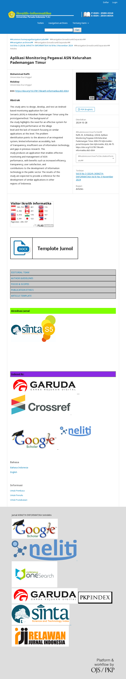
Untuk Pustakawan (18, 499)
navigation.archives (58, 23)
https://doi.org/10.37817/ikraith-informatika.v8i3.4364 (42, 90)
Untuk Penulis (16, 495)
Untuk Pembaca (17, 490)
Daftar (106, 2)
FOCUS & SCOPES (20, 284)
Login (114, 2)
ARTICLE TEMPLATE (21, 295)
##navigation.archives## (21, 42)
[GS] (35, 537)
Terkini (40, 23)
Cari (77, 30)
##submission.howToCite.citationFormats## (95, 158)
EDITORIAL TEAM (20, 272)
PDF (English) (86, 109)
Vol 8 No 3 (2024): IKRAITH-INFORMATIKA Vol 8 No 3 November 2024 (41, 45)
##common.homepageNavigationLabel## (29, 39)
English (13, 472)
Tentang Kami (80, 23)
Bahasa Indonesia (19, 467)
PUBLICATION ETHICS (22, 289)
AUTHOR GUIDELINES (22, 278)
